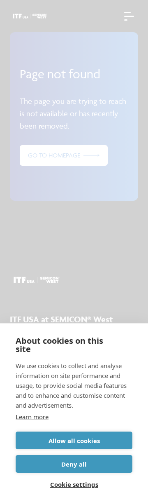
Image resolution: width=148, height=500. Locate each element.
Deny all (74, 464)
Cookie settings (74, 484)
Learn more (32, 417)
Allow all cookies (74, 441)
